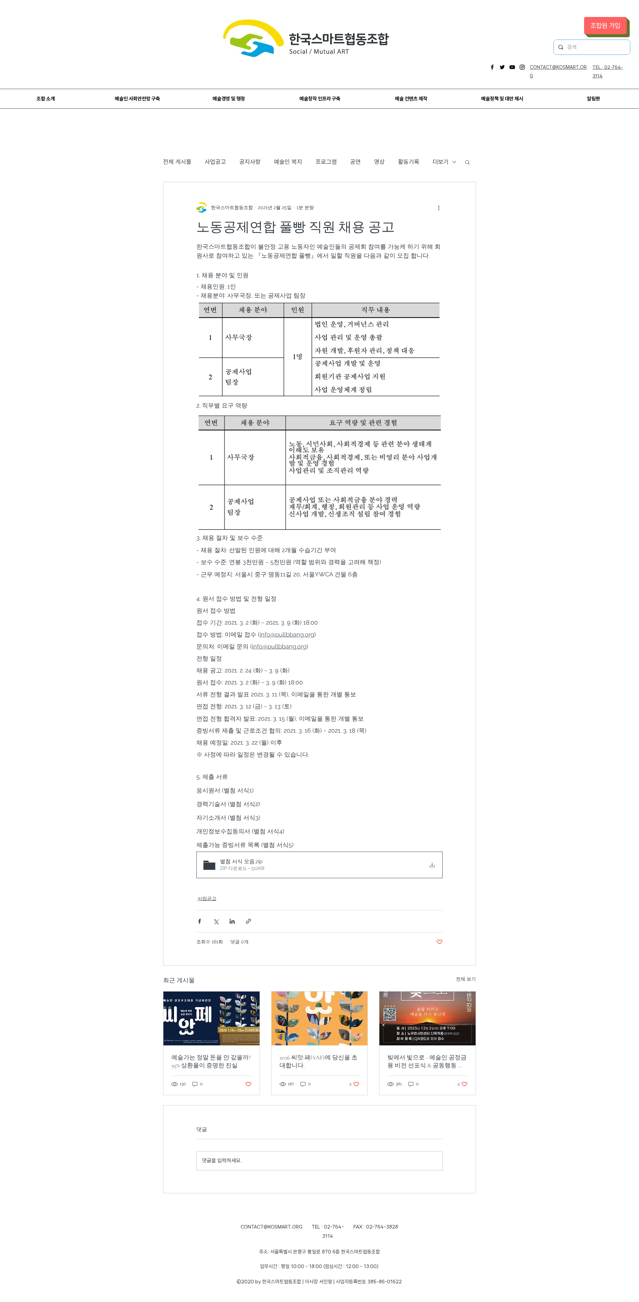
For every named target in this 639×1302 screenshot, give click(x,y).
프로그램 (326, 161)
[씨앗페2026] (320, 1018)
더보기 (441, 161)
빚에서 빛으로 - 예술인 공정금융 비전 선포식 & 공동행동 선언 (427, 1061)
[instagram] (522, 67)
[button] (467, 162)
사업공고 (215, 161)
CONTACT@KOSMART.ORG (272, 1227)
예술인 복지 (288, 161)
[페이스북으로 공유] (199, 921)
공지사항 (250, 161)
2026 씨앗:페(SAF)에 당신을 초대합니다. (318, 1061)
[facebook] (492, 67)
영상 (379, 161)
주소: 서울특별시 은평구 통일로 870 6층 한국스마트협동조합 (319, 1252)
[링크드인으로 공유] (232, 921)
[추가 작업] (439, 207)
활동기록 (408, 161)
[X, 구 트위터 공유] (216, 921)
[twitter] (502, 67)
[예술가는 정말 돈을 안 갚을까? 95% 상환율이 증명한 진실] (211, 1018)
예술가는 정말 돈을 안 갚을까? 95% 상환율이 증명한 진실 (211, 1061)
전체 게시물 (177, 161)
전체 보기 (466, 979)
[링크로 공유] (248, 921)
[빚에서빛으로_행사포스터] (427, 1018)
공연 (355, 161)
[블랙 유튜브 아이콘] (512, 67)
